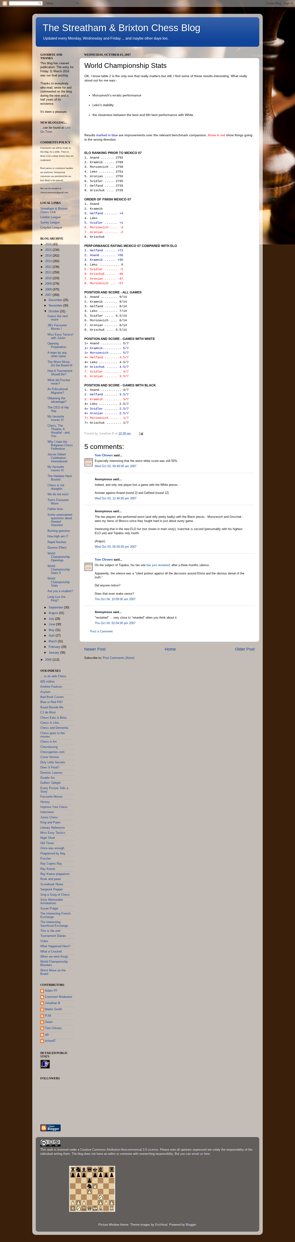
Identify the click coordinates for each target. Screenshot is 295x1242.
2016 (49, 244)
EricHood (161, 1224)
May (52, 630)
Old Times (47, 843)
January (54, 652)
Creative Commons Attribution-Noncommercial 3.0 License (119, 1149)
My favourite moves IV (55, 418)
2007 (49, 295)
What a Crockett (51, 951)
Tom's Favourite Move (58, 501)
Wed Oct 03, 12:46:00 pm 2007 (115, 498)
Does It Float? (49, 767)
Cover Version (49, 757)
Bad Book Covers (52, 697)
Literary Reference (52, 827)
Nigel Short (47, 838)
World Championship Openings (58, 557)
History (45, 802)
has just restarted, (158, 565)
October (54, 311)
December (56, 300)
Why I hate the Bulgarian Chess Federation (60, 445)
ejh (47, 1034)
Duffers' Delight (50, 783)
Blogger (191, 1224)
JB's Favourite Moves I (57, 327)
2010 (49, 278)
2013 (49, 261)
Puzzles (45, 858)
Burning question (58, 531)
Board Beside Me (51, 707)
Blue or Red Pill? (51, 702)
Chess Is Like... (51, 722)
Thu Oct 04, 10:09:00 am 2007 (115, 599)
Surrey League (50, 222)
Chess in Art (48, 741)
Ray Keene (47, 869)
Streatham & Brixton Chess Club (54, 210)
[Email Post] (141, 433)
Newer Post (95, 649)
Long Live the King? (56, 598)
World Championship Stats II (58, 570)
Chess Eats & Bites (53, 717)
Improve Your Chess (54, 807)
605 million (47, 681)
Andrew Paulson (51, 686)
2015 (49, 250)
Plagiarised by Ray (52, 853)
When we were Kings (54, 956)
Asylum (45, 692)
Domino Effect (57, 547)
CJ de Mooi (48, 712)
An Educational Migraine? (57, 391)
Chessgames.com (52, 752)
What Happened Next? (55, 946)
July (52, 618)
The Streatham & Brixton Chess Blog (121, 27)
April (52, 635)
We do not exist (57, 494)
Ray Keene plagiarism (55, 874)
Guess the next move (57, 318)
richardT (50, 1040)
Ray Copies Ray (51, 863)
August (54, 613)
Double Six (47, 777)
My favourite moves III (55, 468)
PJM (48, 1015)
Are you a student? (60, 591)
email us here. (201, 1153)
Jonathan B (52, 1003)
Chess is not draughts (55, 487)
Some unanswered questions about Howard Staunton (59, 520)
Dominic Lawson (51, 772)
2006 (49, 659)
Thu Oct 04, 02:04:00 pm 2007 (115, 623)
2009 (49, 283)
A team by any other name (57, 354)
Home (170, 649)
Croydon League (51, 227)
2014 (49, 255)
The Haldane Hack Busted (59, 478)
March (53, 641)
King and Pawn (50, 822)
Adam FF (51, 990)
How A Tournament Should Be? (59, 372)
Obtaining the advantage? (56, 400)
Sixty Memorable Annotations (51, 901)
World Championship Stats (58, 582)
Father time (55, 509)
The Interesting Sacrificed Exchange (54, 924)
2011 (49, 272)
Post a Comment (101, 631)
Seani (49, 1022)
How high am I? (57, 536)
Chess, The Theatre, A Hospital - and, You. (58, 431)
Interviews (47, 812)
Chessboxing (49, 747)
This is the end (50, 930)
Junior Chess (49, 817)
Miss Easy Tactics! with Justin (60, 336)
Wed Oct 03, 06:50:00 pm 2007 (115, 546)
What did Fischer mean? (58, 382)
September (56, 607)
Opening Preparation (56, 345)
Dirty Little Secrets (52, 762)
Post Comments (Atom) (118, 658)
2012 (49, 267)
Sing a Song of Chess (55, 894)
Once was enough (52, 848)
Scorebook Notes (51, 884)
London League (50, 217)
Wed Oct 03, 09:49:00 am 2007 (115, 466)
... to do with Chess (53, 676)
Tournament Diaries (53, 936)
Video (44, 941)
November (56, 305)
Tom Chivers (104, 455)
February (55, 647)
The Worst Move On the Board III (59, 363)
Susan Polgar (49, 908)
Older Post (245, 649)
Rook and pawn (50, 879)
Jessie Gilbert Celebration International (57, 458)
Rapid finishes (56, 542)
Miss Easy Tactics (52, 832)
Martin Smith (53, 1009)
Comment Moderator (58, 997)
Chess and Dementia (54, 728)
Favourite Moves (51, 796)
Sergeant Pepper (51, 889)
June (52, 624)
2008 (49, 289)
